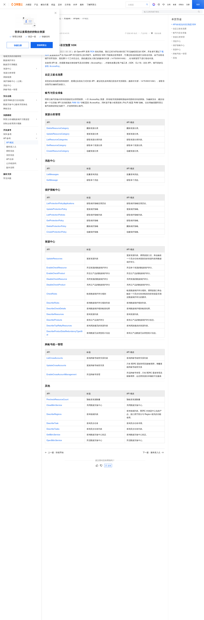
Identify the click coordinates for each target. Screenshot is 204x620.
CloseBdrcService (54, 405)
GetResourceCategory (56, 145)
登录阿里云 (42, 45)
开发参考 (67, 18)
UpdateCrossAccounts (56, 365)
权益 (53, 4)
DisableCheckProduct (55, 284)
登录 (198, 4)
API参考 (76, 18)
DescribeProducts (54, 319)
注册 (188, 4)
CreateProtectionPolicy (56, 231)
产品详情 (144, 33)
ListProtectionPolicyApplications (60, 203)
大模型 (28, 4)
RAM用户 (76, 102)
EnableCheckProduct (55, 273)
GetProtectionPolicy (55, 220)
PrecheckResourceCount (57, 399)
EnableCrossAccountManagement (61, 374)
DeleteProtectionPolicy (56, 226)
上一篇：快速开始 (56, 452)
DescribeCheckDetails (56, 308)
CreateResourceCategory (57, 150)
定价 (60, 4)
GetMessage (52, 180)
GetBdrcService (53, 434)
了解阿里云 (91, 4)
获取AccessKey (52, 66)
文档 (168, 4)
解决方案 (45, 4)
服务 (82, 4)
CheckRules (51, 293)
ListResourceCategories (57, 139)
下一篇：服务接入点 (151, 452)
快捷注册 (18, 45)
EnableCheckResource (56, 267)
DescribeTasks (52, 428)
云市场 (67, 4)
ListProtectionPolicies (55, 214)
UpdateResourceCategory (57, 133)
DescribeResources (55, 314)
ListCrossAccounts (54, 358)
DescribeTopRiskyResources (59, 325)
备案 (174, 4)
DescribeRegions (53, 414)
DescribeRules (52, 302)
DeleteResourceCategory (57, 128)
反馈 (109, 465)
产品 (36, 4)
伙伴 (75, 4)
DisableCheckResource (56, 279)
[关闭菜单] (4, 4)
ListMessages (52, 174)
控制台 (181, 4)
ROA (92, 51)
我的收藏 (157, 33)
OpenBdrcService (54, 440)
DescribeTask (52, 423)
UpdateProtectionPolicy (56, 209)
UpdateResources (54, 258)
